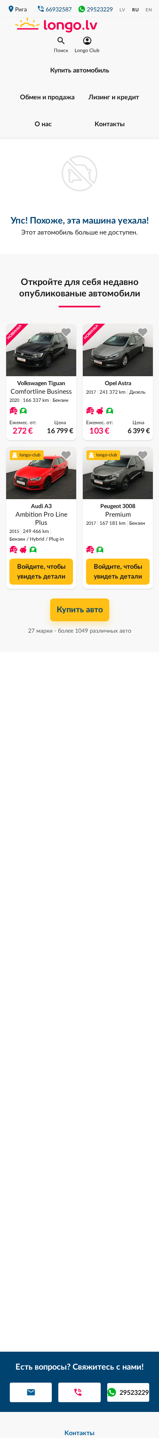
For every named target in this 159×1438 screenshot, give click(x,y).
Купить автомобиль (79, 70)
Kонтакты (110, 124)
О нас (43, 124)
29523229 (100, 10)
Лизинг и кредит (113, 97)
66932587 (59, 10)
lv (122, 10)
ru (135, 10)
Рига (21, 10)
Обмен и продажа (47, 97)
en (149, 10)
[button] (61, 45)
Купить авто (80, 610)
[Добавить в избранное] (66, 332)
